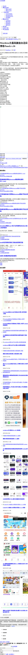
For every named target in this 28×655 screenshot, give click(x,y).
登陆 (1, 263)
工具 (5, 222)
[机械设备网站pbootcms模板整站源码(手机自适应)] (13, 203)
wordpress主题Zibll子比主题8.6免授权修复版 (14, 345)
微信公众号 (8, 10)
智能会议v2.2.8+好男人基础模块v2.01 (9, 166)
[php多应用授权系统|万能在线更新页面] (10, 236)
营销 (8, 239)
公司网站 (7, 176)
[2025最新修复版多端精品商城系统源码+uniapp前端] (15, 445)
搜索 (15, 37)
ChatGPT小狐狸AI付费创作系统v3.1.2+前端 (14, 507)
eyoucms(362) (9, 13)
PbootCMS (2, 176)
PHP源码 (8, 17)
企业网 (7, 191)
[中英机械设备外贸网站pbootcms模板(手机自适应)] (13, 188)
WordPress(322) (9, 16)
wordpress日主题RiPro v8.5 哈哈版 (11, 430)
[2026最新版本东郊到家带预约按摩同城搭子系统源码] (15, 332)
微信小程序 (8, 9)
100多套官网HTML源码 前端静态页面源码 (13, 499)
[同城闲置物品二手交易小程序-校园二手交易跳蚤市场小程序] (15, 383)
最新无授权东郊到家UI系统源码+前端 (12, 353)
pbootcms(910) (9, 15)
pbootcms (2, 175)
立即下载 (2, 157)
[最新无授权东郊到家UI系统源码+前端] (13, 350)
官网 (11, 176)
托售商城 (6, 29)
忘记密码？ (11, 654)
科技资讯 (8, 23)
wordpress (8, 20)
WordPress (8, 50)
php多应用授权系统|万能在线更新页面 (11, 242)
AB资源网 (2, 0)
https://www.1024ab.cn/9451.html (13, 158)
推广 (15, 50)
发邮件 (13, 626)
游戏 (5, 26)
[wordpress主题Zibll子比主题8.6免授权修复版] (14, 342)
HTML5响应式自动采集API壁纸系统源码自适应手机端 (14, 167)
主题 (6, 163)
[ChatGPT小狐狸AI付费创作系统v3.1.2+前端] (14, 504)
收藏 (1, 264)
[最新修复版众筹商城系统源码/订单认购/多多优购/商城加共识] (15, 372)
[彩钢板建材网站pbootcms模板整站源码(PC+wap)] (12, 173)
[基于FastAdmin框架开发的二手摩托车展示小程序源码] (15, 360)
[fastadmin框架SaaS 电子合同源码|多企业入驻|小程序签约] (14, 220)
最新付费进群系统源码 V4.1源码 (11, 438)
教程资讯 (6, 19)
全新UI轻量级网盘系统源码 (8, 256)
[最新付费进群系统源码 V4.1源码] (11, 435)
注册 (7, 654)
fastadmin (2, 222)
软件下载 (6, 28)
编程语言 (8, 25)
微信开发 (8, 22)
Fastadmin (2, 221)
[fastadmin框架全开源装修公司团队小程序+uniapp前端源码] (15, 320)
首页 (5, 6)
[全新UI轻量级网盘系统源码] (7, 249)
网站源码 (6, 12)
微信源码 (6, 7)
